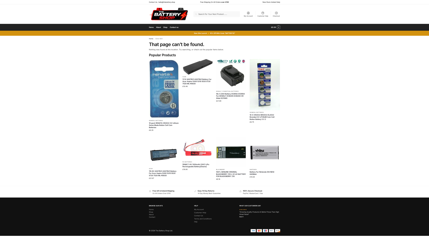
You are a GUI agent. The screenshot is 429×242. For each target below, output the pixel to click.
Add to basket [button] (164, 135)
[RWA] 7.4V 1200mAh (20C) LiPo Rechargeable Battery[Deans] (195, 165)
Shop (151, 212)
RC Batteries (187, 162)
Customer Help (262, 16)
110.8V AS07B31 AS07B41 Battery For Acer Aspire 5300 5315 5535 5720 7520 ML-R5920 (162, 173)
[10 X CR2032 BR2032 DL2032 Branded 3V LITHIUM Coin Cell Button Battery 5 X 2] (265, 84)
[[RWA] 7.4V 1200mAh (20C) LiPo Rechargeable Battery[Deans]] (197, 148)
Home (151, 39)
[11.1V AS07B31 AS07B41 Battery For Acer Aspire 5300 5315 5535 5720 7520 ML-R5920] (197, 67)
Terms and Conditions (203, 219)
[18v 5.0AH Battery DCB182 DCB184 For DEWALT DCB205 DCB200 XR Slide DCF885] (231, 74)
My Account (248, 16)
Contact (152, 217)
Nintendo (253, 169)
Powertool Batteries (230, 91)
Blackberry (220, 169)
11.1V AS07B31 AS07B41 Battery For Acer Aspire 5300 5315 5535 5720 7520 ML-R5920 (196, 81)
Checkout (276, 16)
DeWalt (219, 91)
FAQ (195, 222)
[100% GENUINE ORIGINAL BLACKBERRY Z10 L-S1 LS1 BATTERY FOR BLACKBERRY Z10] (231, 152)
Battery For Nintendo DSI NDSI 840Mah (262, 173)
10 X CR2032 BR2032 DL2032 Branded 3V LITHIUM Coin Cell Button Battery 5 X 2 (262, 117)
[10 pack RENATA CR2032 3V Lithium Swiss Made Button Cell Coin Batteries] (164, 89)
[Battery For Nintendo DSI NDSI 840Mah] (265, 152)
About (151, 214)
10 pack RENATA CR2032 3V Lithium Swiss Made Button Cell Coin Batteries (164, 125)
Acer (184, 77)
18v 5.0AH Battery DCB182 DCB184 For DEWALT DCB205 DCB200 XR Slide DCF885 (230, 96)
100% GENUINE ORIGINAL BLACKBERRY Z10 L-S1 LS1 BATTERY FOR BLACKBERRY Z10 (231, 174)
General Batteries (156, 120)
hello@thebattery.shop (166, 2)
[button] (275, 27)
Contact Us (198, 216)
